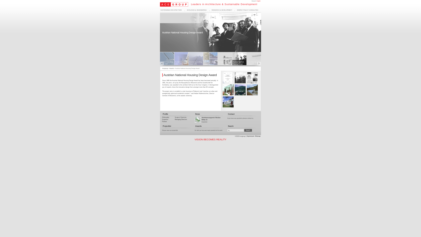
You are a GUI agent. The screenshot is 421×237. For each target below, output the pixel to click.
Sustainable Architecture (171, 10)
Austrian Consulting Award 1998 (195, 63)
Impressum (250, 136)
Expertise (165, 119)
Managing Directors (181, 119)
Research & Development (222, 10)
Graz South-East (209, 62)
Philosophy (165, 117)
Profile (165, 114)
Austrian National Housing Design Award (238, 64)
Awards (198, 126)
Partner (164, 121)
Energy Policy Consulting (247, 10)
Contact (231, 114)
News (197, 114)
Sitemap (257, 136)
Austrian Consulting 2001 (181, 63)
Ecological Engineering (197, 10)
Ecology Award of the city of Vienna (224, 63)
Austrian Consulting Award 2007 (167, 63)
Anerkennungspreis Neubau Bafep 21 (211, 118)
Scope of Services (180, 117)
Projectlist (167, 126)
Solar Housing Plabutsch (251, 63)
